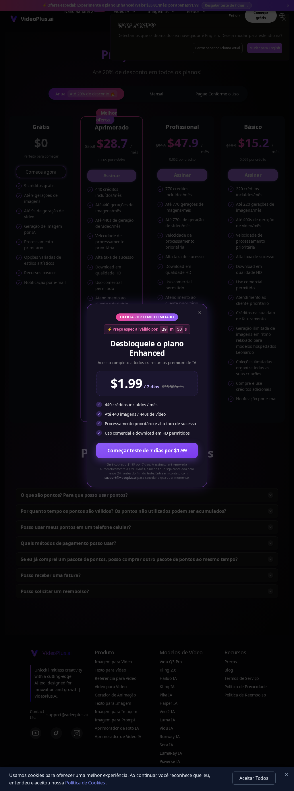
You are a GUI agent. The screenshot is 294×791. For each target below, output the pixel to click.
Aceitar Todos (253, 778)
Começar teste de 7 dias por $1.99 (147, 450)
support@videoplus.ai (121, 477)
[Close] (286, 774)
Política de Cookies (85, 783)
